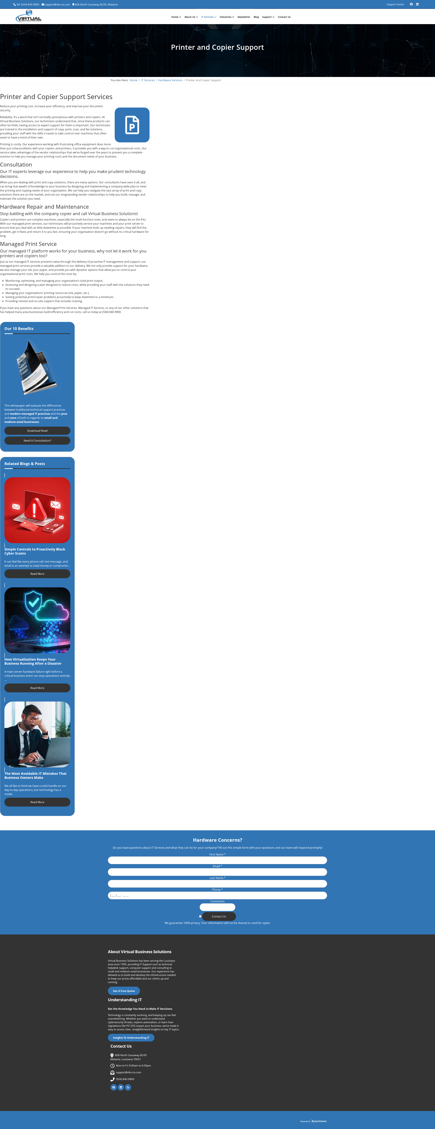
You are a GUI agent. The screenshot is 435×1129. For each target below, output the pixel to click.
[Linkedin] (417, 3)
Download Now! (37, 431)
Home (174, 17)
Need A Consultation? (37, 440)
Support (267, 17)
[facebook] (411, 3)
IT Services (207, 17)
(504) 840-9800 (125, 1079)
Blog (256, 17)
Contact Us (284, 17)
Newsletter (244, 17)
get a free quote (124, 991)
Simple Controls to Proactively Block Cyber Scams (34, 551)
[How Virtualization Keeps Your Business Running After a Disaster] (37, 620)
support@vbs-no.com (57, 4)
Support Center (395, 4)
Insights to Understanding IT (131, 1037)
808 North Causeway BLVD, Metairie (96, 4)
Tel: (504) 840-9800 (28, 4)
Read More (37, 574)
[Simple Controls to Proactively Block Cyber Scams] (37, 510)
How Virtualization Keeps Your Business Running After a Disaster (33, 661)
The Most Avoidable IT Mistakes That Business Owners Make (35, 775)
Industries (225, 17)
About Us (190, 17)
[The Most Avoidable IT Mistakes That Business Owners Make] (37, 734)
